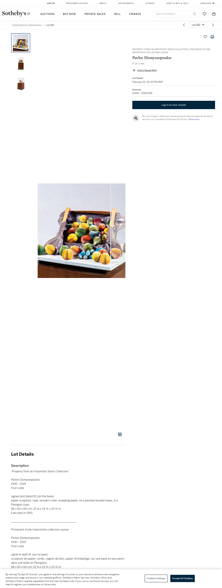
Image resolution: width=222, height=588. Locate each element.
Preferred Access (77, 3)
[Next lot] (213, 25)
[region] (111, 578)
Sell (117, 14)
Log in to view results (173, 105)
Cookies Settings (156, 578)
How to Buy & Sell (177, 3)
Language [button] (206, 3)
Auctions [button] (47, 14)
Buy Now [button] (69, 14)
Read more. (194, 119)
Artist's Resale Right (147, 70)
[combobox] (176, 14)
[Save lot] (205, 36)
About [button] (103, 3)
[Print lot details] (212, 36)
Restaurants (126, 3)
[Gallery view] (120, 434)
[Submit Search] (194, 13)
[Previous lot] (184, 25)
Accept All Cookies (182, 578)
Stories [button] (150, 3)
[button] (81, 230)
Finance (135, 14)
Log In (51, 3)
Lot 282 (50, 25)
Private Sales (94, 14)
